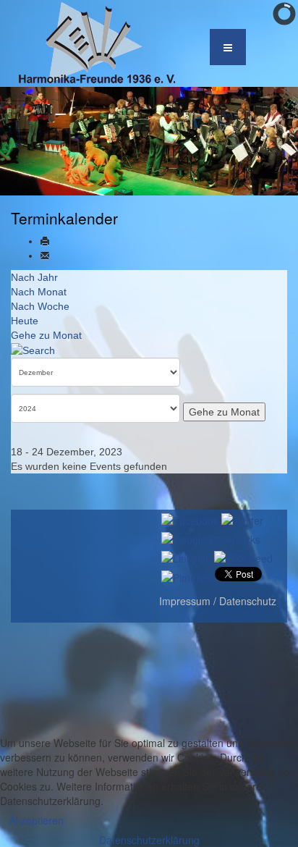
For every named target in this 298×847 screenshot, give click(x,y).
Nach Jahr (34, 277)
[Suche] (33, 349)
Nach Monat (39, 292)
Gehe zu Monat (46, 335)
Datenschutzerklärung (149, 840)
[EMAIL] (45, 255)
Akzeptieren (36, 820)
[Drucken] (45, 241)
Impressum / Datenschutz (217, 601)
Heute (24, 320)
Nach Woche (40, 306)
